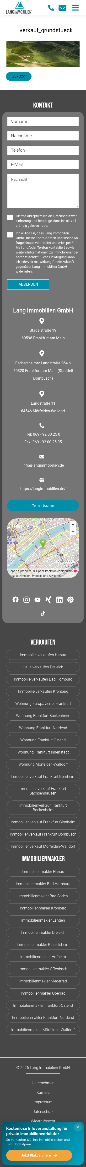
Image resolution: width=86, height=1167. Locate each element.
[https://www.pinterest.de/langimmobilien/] (70, 600)
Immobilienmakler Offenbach (43, 969)
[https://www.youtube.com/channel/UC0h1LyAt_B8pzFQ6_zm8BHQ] (37, 600)
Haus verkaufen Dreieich (43, 667)
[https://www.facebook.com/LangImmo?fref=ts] (15, 600)
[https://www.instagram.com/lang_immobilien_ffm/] (26, 600)
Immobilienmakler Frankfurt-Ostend (43, 1005)
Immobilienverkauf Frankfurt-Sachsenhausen (43, 790)
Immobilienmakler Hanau (43, 871)
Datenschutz (43, 1111)
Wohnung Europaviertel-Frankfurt (43, 703)
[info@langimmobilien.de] (64, 8)
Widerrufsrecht (43, 1121)
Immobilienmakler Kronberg (43, 908)
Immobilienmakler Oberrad (43, 993)
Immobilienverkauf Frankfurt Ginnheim (43, 822)
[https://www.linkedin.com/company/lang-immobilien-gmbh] (59, 600)
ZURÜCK (18, 76)
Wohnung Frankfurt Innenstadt (43, 752)
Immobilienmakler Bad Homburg (43, 884)
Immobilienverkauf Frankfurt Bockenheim (43, 807)
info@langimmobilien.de (43, 465)
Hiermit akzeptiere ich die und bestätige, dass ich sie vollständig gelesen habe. (47, 220)
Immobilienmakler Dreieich (43, 932)
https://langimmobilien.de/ (43, 488)
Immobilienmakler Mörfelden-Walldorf (43, 1030)
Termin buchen (43, 505)
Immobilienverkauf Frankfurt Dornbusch (43, 834)
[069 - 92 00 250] (53, 8)
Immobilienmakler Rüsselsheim (43, 944)
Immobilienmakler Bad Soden (43, 896)
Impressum (43, 1102)
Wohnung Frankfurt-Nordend (43, 728)
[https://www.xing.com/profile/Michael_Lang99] (48, 600)
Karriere (43, 1092)
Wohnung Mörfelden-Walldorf (43, 764)
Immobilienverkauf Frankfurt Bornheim (43, 776)
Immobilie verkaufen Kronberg (43, 691)
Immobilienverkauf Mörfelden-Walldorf (43, 846)
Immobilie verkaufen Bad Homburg (43, 679)
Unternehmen (43, 1083)
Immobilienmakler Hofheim (43, 957)
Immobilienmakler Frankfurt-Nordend (43, 1017)
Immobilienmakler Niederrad (43, 981)
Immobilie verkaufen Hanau (43, 655)
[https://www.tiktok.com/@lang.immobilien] (43, 614)
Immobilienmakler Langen (43, 920)
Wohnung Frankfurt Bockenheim (43, 715)
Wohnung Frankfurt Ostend (43, 740)
